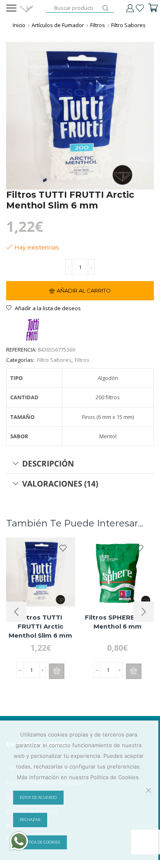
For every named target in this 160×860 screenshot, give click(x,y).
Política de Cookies (40, 842)
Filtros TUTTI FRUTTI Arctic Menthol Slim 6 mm (40, 626)
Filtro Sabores (128, 25)
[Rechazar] (148, 790)
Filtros (97, 25)
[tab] (80, 463)
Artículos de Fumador (58, 25)
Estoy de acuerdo (38, 798)
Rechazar (30, 820)
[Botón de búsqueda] (105, 8)
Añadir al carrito (84, 290)
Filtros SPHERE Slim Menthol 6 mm (117, 622)
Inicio (19, 25)
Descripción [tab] (48, 463)
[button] (56, 671)
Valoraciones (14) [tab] (60, 483)
